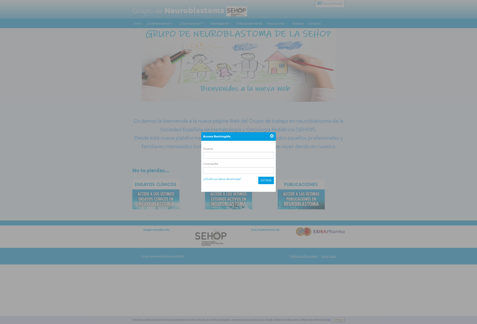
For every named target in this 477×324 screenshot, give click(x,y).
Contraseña (210, 164)
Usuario (208, 148)
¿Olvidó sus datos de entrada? (222, 179)
